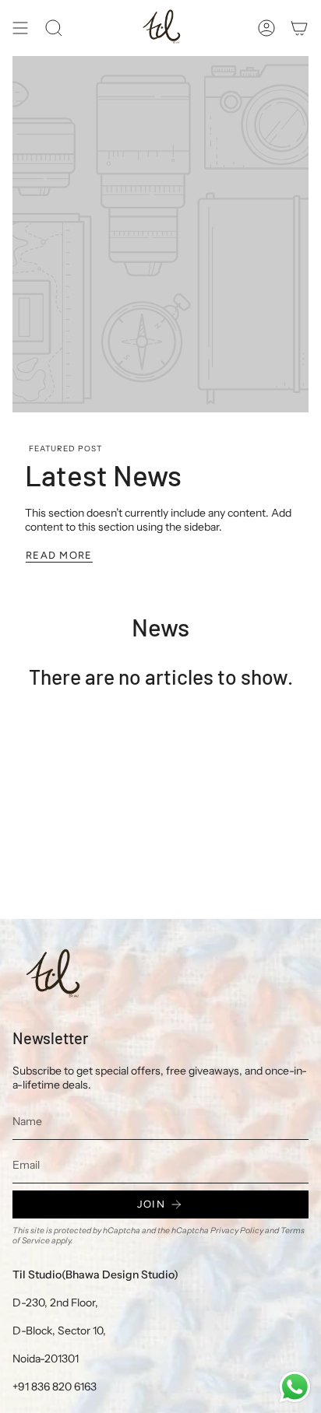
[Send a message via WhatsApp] (295, 1387)
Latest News (103, 475)
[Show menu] (20, 28)
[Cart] (299, 28)
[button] (53, 28)
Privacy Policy (236, 1230)
